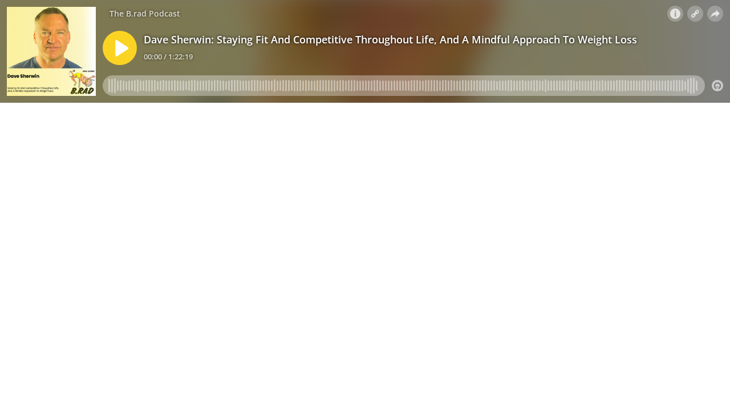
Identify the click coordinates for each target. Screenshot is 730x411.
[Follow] (695, 14)
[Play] (120, 48)
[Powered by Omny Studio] (717, 85)
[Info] (675, 14)
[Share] (715, 14)
